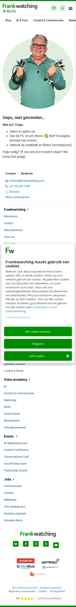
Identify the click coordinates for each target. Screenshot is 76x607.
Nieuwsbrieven (13, 230)
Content (8, 493)
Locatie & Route (14, 370)
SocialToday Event (15, 463)
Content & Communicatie (48, 20)
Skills (7, 407)
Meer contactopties (17, 197)
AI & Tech (22, 20)
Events (9, 436)
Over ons (9, 237)
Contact (8, 223)
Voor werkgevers (14, 506)
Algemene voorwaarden (22, 591)
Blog (8, 20)
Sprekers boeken (14, 364)
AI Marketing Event (15, 443)
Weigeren (38, 343)
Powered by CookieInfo (17, 317)
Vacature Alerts (13, 520)
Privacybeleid (57, 591)
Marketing (10, 400)
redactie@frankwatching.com (27, 180)
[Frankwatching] (20, 6)
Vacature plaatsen (15, 513)
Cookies (42, 591)
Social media (12, 413)
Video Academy (15, 379)
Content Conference (16, 450)
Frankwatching (15, 209)
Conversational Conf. (16, 456)
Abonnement (11, 420)
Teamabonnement (15, 427)
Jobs (7, 479)
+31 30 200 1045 (19, 186)
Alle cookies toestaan (38, 331)
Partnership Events (15, 470)
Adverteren (10, 216)
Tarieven (14, 191)
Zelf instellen (37, 356)
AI (5, 386)
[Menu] (70, 8)
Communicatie (12, 486)
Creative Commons (50, 587)
